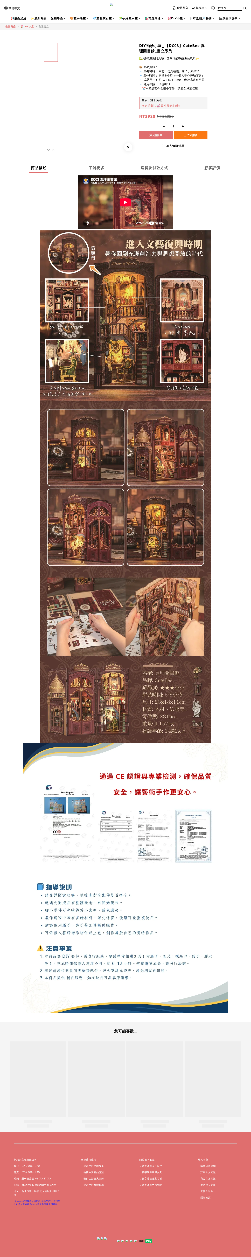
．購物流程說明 (207, 1165)
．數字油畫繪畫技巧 (150, 1172)
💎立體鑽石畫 (102, 18)
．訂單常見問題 (207, 1172)
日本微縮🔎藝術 (201, 18)
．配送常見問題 (207, 1184)
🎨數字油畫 (78, 18)
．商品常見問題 (207, 1178)
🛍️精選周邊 (153, 18)
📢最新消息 (18, 18)
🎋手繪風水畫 (128, 18)
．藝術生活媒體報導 (92, 1184)
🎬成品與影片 (228, 18)
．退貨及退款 (205, 1191)
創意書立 (44, 26)
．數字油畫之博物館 (150, 1184)
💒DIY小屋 (175, 18)
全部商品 (10, 26)
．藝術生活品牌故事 (92, 1165)
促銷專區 (57, 18)
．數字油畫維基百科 (150, 1178)
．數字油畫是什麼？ (150, 1165)
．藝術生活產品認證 (92, 1172)
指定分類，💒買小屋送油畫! (161, 105)
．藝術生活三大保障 (92, 1178)
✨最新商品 (39, 18)
